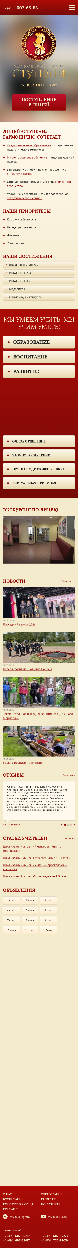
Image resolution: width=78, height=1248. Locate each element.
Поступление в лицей (39, 102)
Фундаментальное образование (29, 145)
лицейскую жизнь (19, 174)
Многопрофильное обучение (27, 157)
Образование (31, 342)
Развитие (26, 371)
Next (74, 825)
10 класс (11, 930)
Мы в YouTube (57, 1217)
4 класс (11, 910)
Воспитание (30, 357)
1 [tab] (65, 825)
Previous (61, 825)
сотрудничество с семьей (24, 198)
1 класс (11, 900)
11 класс (30, 930)
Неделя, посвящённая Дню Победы (27, 669)
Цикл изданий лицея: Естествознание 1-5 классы (37, 858)
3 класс (48, 900)
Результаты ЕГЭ (19, 281)
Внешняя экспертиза (23, 264)
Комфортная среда (18, 1204)
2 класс (30, 900)
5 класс (30, 910)
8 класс (30, 920)
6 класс (48, 910)
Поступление (52, 1204)
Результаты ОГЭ (20, 273)
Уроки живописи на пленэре (23, 762)
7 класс (11, 920)
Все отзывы (69, 775)
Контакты (11, 1209)
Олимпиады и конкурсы (25, 297)
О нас (7, 1194)
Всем (49, 930)
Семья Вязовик (11, 824)
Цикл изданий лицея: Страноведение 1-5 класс (35, 876)
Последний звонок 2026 (19, 624)
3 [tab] (71, 825)
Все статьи (69, 838)
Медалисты (17, 289)
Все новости (68, 581)
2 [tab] (68, 825)
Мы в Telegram (20, 1217)
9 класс (48, 920)
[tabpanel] (39, 803)
